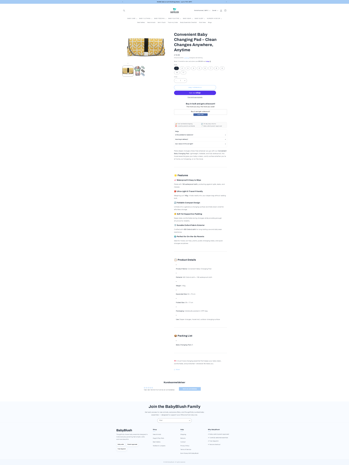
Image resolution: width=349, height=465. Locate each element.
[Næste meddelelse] (226, 2)
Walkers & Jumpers (159, 445)
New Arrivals (157, 434)
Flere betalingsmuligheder (195, 97)
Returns (182, 438)
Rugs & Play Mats (158, 438)
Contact (183, 442)
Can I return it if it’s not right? (184, 144)
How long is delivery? (181, 139)
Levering (186, 57)
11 (183, 72)
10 (177, 72)
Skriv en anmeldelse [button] (190, 389)
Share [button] (178, 369)
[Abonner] (189, 420)
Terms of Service (185, 449)
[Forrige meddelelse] (123, 2)
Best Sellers (157, 442)
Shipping (183, 434)
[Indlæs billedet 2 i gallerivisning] (139, 71)
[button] (124, 10)
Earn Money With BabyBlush (189, 453)
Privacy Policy (184, 445)
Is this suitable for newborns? (184, 135)
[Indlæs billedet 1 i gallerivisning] (128, 71)
